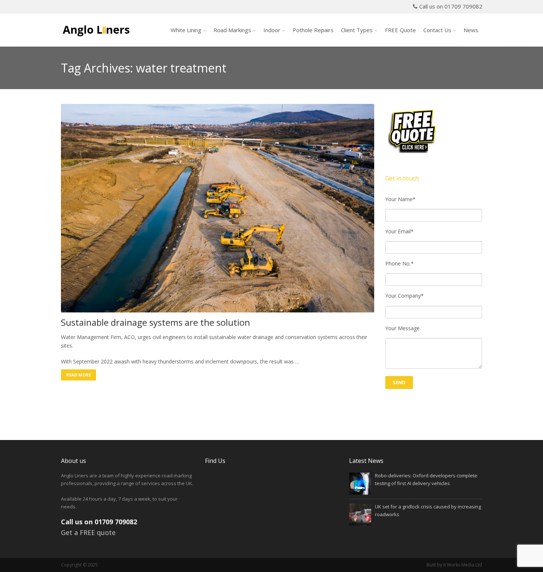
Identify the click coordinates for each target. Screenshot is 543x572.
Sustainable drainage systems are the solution (155, 322)
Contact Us (437, 30)
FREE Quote (400, 30)
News (471, 30)
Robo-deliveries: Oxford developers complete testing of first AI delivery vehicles (426, 479)
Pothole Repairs (313, 30)
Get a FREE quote (88, 532)
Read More (78, 375)
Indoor (271, 30)
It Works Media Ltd (462, 565)
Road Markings (232, 30)
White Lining (186, 30)
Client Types (357, 30)
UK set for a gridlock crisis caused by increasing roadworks (428, 510)
